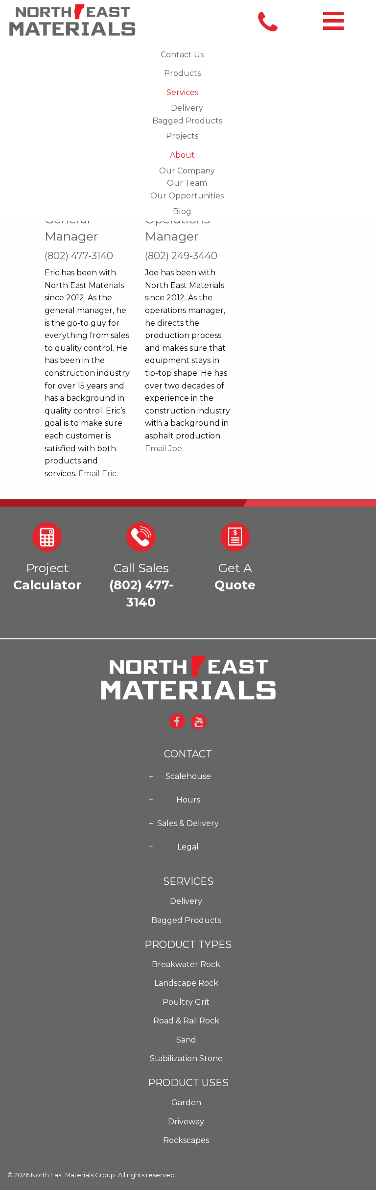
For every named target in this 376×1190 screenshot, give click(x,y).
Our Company (187, 170)
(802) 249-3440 (181, 256)
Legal (188, 846)
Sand (186, 1039)
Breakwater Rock (186, 964)
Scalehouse (188, 776)
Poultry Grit (186, 1002)
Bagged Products (187, 120)
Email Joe (163, 448)
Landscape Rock (186, 983)
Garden (186, 1102)
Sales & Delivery (188, 823)
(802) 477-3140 (79, 256)
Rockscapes (186, 1140)
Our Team (187, 183)
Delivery (187, 108)
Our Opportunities (187, 195)
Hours (188, 799)
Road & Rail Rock (186, 1020)
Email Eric (97, 473)
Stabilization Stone (186, 1058)
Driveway (186, 1121)
